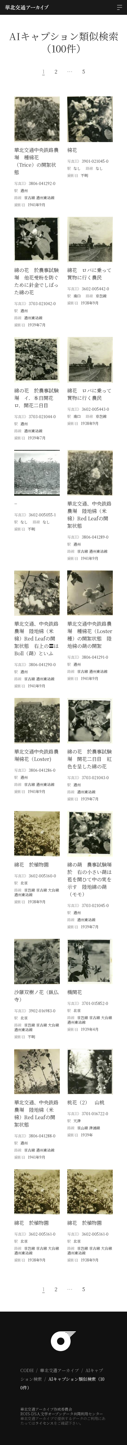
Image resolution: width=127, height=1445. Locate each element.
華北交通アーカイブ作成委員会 (46, 1409)
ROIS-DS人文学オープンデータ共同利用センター (61, 1413)
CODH (27, 1370)
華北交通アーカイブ (59, 1370)
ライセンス (44, 1423)
